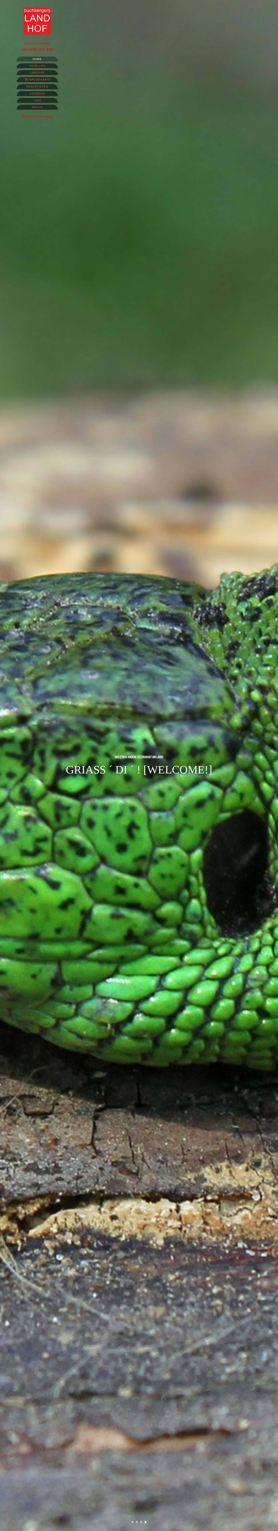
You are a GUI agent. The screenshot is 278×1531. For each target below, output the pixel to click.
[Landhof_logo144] (37, 9)
